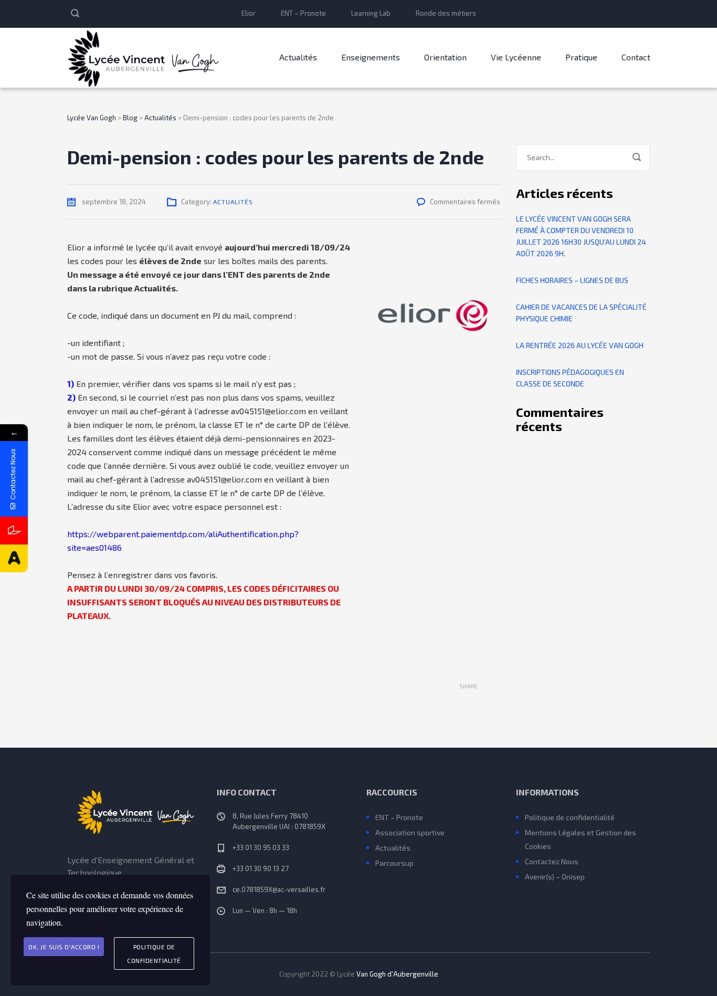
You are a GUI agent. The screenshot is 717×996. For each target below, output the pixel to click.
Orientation (445, 57)
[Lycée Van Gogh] (143, 58)
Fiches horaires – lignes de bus (572, 280)
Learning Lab (371, 13)
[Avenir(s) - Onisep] (14, 558)
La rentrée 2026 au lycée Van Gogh (580, 345)
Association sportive (410, 832)
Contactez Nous (551, 861)
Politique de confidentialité (570, 817)
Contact (635, 57)
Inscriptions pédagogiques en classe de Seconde (570, 378)
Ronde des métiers (446, 13)
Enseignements (370, 57)
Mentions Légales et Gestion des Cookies (580, 839)
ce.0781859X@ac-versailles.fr (279, 889)
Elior (248, 13)
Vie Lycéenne (516, 57)
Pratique (581, 57)
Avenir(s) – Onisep (555, 876)
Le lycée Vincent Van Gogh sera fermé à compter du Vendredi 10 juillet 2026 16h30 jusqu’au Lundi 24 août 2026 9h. (581, 236)
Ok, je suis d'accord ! (63, 946)
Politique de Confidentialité (154, 953)
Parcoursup (394, 862)
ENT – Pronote (303, 13)
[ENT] (14, 530)
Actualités (298, 57)
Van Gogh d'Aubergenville (397, 974)
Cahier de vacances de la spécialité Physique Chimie (581, 312)
